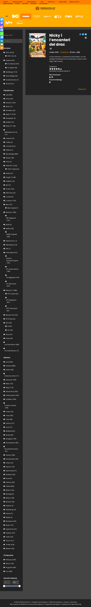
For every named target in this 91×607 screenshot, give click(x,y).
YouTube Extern (11, 345)
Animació (64, 52)
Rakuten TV (11, 290)
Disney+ (10, 158)
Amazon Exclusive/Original (12, 260)
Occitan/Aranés (12, 80)
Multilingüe (11, 72)
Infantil (10, 486)
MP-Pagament (11, 219)
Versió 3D (10, 84)
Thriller (10, 545)
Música (10, 498)
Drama (10, 455)
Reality (9, 517)
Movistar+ (11, 212)
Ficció (9, 478)
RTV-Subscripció (11, 309)
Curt (9, 571)
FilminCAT (11, 166)
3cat (9, 95)
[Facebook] (2, 30)
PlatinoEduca (11, 245)
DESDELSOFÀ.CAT (24, 602)
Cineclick (10, 138)
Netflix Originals (11, 235)
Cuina (9, 419)
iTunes (10, 189)
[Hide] (0, 51)
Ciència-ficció (12, 391)
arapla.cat (40, 604)
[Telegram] (2, 37)
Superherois (11, 529)
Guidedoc (10, 181)
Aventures (11, 380)
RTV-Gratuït (12, 294)
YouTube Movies (11, 351)
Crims (9, 415)
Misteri (10, 490)
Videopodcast (31, 2)
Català (10, 60)
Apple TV (10, 114)
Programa (11, 567)
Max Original (12, 208)
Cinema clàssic (12, 395)
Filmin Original (13, 169)
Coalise (9, 142)
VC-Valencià (13, 64)
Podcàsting (11, 510)
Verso (9, 334)
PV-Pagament (12, 277)
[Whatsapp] (2, 33)
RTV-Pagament (11, 301)
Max (9, 205)
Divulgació (11, 439)
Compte (5, 2)
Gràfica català (74, 2)
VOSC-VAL (11, 56)
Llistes (17, 3)
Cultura (10, 423)
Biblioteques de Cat (10, 133)
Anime (10, 370)
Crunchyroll (10, 146)
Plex (8, 249)
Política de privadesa (55, 602)
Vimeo (9, 338)
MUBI (9, 225)
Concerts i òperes (10, 406)
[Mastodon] (2, 23)
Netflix (10, 229)
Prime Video (11, 253)
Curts (9, 427)
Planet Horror (11, 241)
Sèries (9, 525)
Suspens (10, 533)
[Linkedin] (2, 40)
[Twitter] (2, 19)
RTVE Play (10, 319)
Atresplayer (10, 118)
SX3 (9, 323)
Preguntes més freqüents (40, 602)
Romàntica (11, 521)
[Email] (2, 44)
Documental (12, 443)
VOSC (10, 52)
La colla (10, 197)
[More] (2, 48)
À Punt (9, 99)
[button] (80, 34)
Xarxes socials (17, 2)
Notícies (25, 3)
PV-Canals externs (12, 270)
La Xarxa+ (11, 201)
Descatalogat (12, 154)
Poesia (9, 513)
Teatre (9, 537)
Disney (9, 435)
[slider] (4, 586)
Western (10, 549)
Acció (9, 362)
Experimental (11, 471)
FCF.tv (9, 162)
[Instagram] (2, 26)
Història (10, 482)
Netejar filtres (8, 35)
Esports (10, 467)
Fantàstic (10, 474)
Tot (6, 16)
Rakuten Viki (12, 315)
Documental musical (11, 450)
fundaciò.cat (24, 604)
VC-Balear (12, 68)
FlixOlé (9, 173)
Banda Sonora (8, 3)
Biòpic (9, 388)
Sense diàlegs (12, 76)
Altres (9, 106)
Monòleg (10, 494)
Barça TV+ (10, 126)
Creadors (33, 3)
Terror (10, 541)
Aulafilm (10, 122)
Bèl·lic (9, 384)
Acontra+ (10, 103)
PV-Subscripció (11, 285)
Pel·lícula (11, 560)
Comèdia (11, 399)
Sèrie (10, 564)
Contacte (66, 602)
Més (42, 2)
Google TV (11, 177)
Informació (73, 602)
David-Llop (78, 604)
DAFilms (9, 150)
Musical (10, 502)
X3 (10, 330)
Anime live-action (11, 376)
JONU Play (10, 193)
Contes (9, 412)
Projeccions (63, 2)
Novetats (51, 2)
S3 (9, 326)
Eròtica (9, 463)
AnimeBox (10, 110)
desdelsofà (10, 431)
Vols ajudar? (43, 3)
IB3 (8, 185)
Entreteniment (12, 459)
